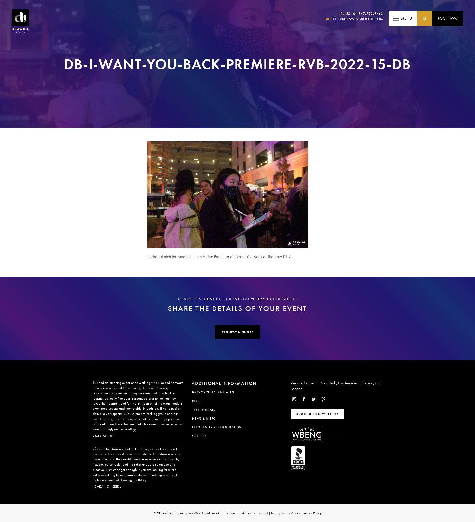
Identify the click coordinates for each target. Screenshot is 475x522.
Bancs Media (290, 513)
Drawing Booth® (185, 513)
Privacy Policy (312, 513)
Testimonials (203, 410)
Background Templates (213, 392)
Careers (199, 436)
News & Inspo (204, 418)
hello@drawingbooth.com (356, 19)
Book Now (447, 18)
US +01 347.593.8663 (364, 13)
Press (197, 401)
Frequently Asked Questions (218, 427)
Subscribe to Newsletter (316, 414)
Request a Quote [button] (237, 332)
